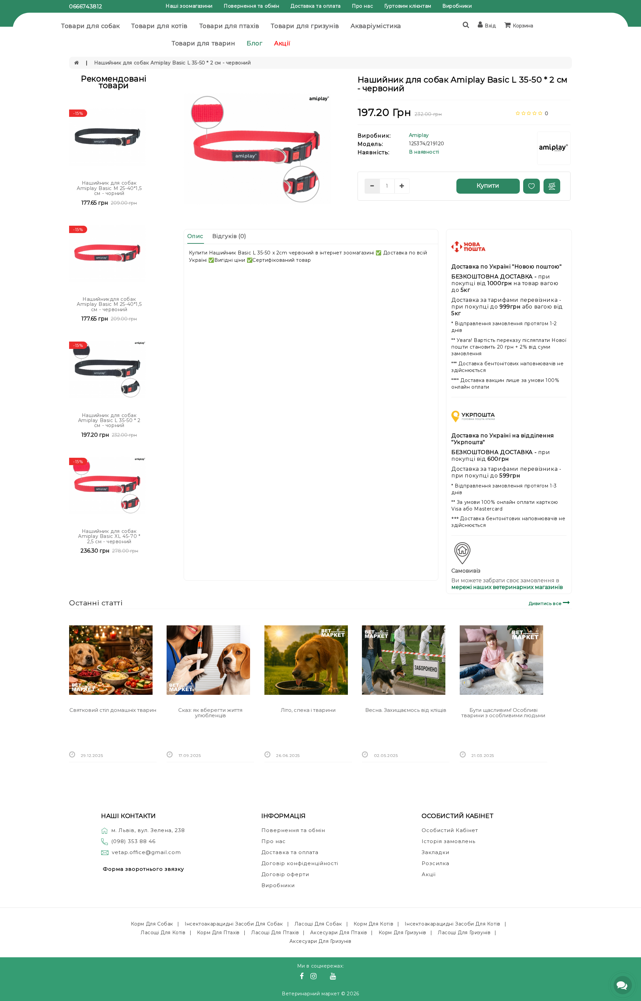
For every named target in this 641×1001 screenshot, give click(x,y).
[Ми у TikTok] (341, 977)
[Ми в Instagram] (314, 977)
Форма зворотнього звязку (143, 869)
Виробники (457, 6)
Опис (195, 236)
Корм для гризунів (402, 933)
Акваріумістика (376, 26)
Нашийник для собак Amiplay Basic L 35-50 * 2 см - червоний (172, 63)
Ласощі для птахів (275, 933)
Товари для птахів (229, 26)
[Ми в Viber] (324, 977)
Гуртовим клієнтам (407, 6)
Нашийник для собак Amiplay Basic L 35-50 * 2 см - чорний (109, 420)
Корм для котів (373, 924)
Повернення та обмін (251, 6)
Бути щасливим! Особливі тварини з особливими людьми (503, 713)
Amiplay (419, 135)
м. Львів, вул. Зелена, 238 (148, 830)
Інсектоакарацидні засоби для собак (234, 924)
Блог (254, 43)
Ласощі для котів (163, 933)
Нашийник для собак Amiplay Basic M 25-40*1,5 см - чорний (109, 188)
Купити (488, 185)
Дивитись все (546, 603)
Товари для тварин (203, 43)
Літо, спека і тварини (308, 710)
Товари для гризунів (305, 26)
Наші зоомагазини (189, 6)
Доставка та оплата (315, 6)
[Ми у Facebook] (302, 977)
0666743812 (85, 6)
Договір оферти (285, 874)
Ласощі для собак (318, 924)
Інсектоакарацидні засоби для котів (452, 924)
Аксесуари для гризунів (320, 941)
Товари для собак (90, 26)
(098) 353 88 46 (133, 841)
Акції (282, 43)
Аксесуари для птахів (338, 933)
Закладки (435, 852)
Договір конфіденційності (299, 863)
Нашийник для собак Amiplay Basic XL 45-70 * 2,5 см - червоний (109, 536)
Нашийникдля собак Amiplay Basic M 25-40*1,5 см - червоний (109, 304)
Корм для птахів (218, 933)
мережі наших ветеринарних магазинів (507, 587)
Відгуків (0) (229, 236)
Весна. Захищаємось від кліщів (405, 710)
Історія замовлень (448, 841)
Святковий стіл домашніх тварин (112, 710)
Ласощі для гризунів (464, 933)
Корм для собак (152, 924)
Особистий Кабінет (450, 830)
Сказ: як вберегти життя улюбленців (210, 713)
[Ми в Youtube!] (334, 977)
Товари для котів (159, 26)
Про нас (362, 6)
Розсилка (435, 863)
